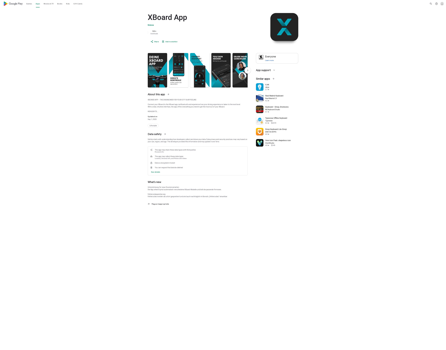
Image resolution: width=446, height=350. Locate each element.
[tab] (29, 3)
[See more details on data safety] (155, 172)
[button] (157, 70)
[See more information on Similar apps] (273, 79)
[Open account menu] (442, 4)
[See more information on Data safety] (165, 134)
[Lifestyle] (153, 125)
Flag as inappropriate (158, 204)
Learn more (269, 60)
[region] (194, 32)
